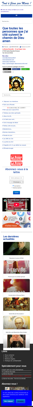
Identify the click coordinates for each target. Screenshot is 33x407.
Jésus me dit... (7, 116)
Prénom (6, 47)
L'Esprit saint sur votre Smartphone (12, 369)
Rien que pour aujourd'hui (11, 109)
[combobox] (16, 21)
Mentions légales (10, 359)
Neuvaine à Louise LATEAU (16, 258)
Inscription (17, 186)
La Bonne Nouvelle (7, 374)
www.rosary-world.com (8, 61)
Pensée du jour (7, 135)
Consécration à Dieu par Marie (16, 295)
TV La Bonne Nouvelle (8, 371)
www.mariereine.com (8, 60)
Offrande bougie (8, 148)
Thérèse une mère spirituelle (11, 113)
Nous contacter (9, 355)
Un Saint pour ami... (9, 119)
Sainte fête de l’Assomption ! (16, 313)
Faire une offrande (8, 104)
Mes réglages (8, 401)
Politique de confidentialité (13, 361)
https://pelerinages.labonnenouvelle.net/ (15, 63)
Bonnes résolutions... (9, 132)
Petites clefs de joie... (9, 126)
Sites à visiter (9, 357)
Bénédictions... (7, 129)
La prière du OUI (8, 142)
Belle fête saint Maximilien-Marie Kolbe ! (16, 332)
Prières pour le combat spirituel (16, 276)
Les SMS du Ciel (8, 138)
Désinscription (17, 187)
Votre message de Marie (10, 122)
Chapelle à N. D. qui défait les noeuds (14, 145)
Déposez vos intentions (11, 101)
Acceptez (21, 401)
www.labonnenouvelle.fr (9, 58)
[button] (16, 15)
